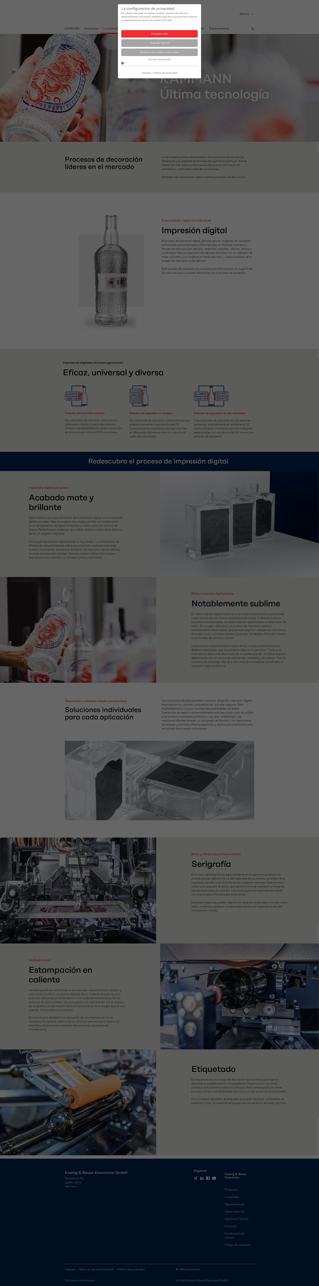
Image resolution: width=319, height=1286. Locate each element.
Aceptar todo (159, 33)
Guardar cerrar (159, 43)
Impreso (146, 73)
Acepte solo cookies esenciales (159, 52)
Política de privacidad (165, 73)
